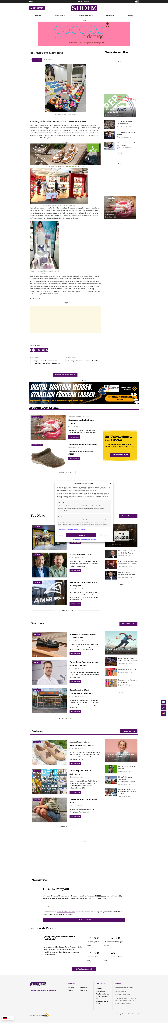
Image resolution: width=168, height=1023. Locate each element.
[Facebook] (31, 350)
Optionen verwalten (104, 535)
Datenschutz (131, 1014)
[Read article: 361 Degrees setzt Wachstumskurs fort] (121, 643)
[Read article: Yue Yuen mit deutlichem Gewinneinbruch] (109, 124)
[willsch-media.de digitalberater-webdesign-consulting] (84, 393)
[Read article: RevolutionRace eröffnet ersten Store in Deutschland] (111, 661)
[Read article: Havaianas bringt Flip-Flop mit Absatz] (49, 810)
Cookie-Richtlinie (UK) (102, 1002)
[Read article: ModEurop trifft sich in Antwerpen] (49, 781)
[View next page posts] (121, 154)
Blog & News (59, 15)
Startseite (38, 15)
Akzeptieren (81, 535)
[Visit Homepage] (84, 8)
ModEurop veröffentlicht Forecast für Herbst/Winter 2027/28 (127, 791)
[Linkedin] (35, 350)
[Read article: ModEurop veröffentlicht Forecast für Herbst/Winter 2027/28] (111, 792)
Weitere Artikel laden (65, 472)
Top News (37, 60)
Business (37, 634)
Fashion (37, 742)
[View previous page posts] (118, 154)
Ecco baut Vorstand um (80, 554)
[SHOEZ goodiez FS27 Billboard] (84, 33)
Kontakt (130, 15)
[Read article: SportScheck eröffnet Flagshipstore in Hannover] (49, 700)
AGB (138, 1014)
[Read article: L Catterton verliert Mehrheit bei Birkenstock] (111, 575)
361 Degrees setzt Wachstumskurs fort (119, 649)
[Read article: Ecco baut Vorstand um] (49, 565)
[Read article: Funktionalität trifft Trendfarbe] (48, 455)
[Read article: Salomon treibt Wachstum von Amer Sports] (49, 592)
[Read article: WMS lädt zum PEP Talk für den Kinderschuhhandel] (120, 105)
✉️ (163, 702)
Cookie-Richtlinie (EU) (102, 997)
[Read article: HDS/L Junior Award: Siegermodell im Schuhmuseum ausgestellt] (111, 780)
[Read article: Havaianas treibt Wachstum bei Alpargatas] (111, 683)
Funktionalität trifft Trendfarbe (82, 444)
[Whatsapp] (39, 350)
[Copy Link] (46, 350)
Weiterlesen (75, 436)
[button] (110, 483)
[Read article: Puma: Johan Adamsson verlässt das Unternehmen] (49, 672)
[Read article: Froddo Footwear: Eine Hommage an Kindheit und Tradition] (120, 207)
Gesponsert (37, 417)
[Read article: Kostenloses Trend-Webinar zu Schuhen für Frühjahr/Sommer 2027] (121, 750)
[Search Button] (44, 1)
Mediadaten (110, 15)
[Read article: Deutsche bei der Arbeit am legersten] (111, 769)
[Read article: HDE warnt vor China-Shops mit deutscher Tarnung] (111, 554)
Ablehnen (60, 535)
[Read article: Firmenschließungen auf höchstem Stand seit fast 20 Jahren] (121, 535)
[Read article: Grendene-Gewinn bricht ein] (111, 672)
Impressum (93, 539)
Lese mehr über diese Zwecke (80, 529)
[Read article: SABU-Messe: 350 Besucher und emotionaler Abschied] (111, 564)
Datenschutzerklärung (85, 539)
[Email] (43, 350)
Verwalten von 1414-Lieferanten (66, 529)
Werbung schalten (102, 994)
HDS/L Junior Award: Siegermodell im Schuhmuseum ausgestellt (127, 779)
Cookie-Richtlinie (76, 539)
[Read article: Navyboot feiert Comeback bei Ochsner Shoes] (49, 644)
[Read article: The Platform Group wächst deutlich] (109, 135)
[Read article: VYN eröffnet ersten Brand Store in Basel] (109, 146)
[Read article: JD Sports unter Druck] (49, 537)
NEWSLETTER (37, 8)
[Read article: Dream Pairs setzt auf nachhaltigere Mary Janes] (49, 752)
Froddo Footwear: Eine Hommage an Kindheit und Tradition (81, 420)
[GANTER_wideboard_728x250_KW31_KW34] (65, 155)
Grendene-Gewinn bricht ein (127, 669)
